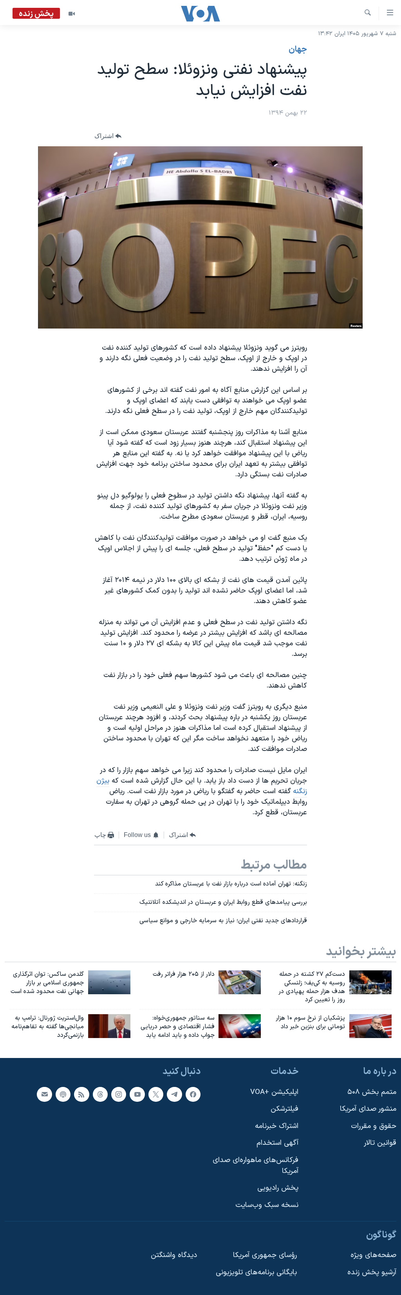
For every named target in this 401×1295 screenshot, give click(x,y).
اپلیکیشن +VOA (274, 1092)
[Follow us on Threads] (100, 1094)
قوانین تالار (380, 1143)
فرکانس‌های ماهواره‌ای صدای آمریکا (255, 1165)
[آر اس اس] (81, 1094)
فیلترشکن (284, 1109)
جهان (298, 49)
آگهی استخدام (277, 1143)
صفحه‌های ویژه (373, 1255)
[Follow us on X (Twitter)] (155, 1094)
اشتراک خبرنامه (276, 1126)
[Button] (108, 136)
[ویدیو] (71, 14)
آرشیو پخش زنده (371, 1272)
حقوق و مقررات (373, 1126)
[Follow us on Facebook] (193, 1094)
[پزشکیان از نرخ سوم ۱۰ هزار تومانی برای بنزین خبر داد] (370, 1026)
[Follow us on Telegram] (174, 1094)
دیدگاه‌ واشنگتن (174, 1255)
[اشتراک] (44, 1094)
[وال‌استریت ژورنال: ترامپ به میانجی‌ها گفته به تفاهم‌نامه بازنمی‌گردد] (109, 1026)
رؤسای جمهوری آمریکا (265, 1255)
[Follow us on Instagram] (118, 1094)
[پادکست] (63, 1094)
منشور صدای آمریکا (368, 1109)
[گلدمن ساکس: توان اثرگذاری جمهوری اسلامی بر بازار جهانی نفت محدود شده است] (109, 982)
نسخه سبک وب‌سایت (266, 1205)
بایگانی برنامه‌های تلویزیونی (256, 1272)
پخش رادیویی (277, 1188)
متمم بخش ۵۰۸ (371, 1092)
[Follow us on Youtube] (137, 1094)
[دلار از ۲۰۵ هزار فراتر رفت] (240, 982)
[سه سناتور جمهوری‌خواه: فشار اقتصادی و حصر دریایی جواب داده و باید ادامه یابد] (240, 1026)
